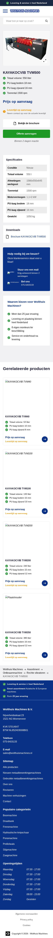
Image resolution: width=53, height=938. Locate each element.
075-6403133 (10, 741)
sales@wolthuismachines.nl (17, 753)
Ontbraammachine (12, 673)
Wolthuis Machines (13, 669)
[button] (5, 10)
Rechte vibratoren (36, 673)
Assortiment (33, 669)
